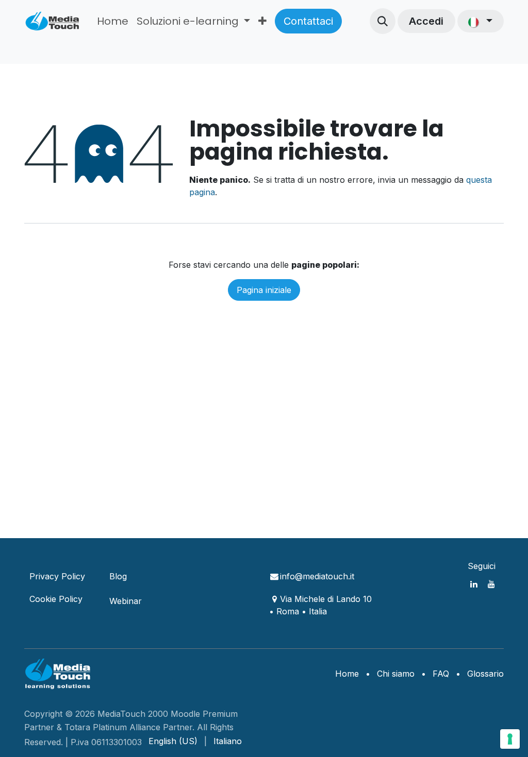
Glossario (485, 673)
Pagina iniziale (264, 290)
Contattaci (308, 21)
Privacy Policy (57, 576)
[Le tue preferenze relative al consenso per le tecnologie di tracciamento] (510, 739)
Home (347, 673)
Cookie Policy (55, 599)
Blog (118, 576)
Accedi (426, 21)
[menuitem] (113, 21)
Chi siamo (396, 673)
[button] (382, 21)
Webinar (125, 601)
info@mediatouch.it (317, 576)
